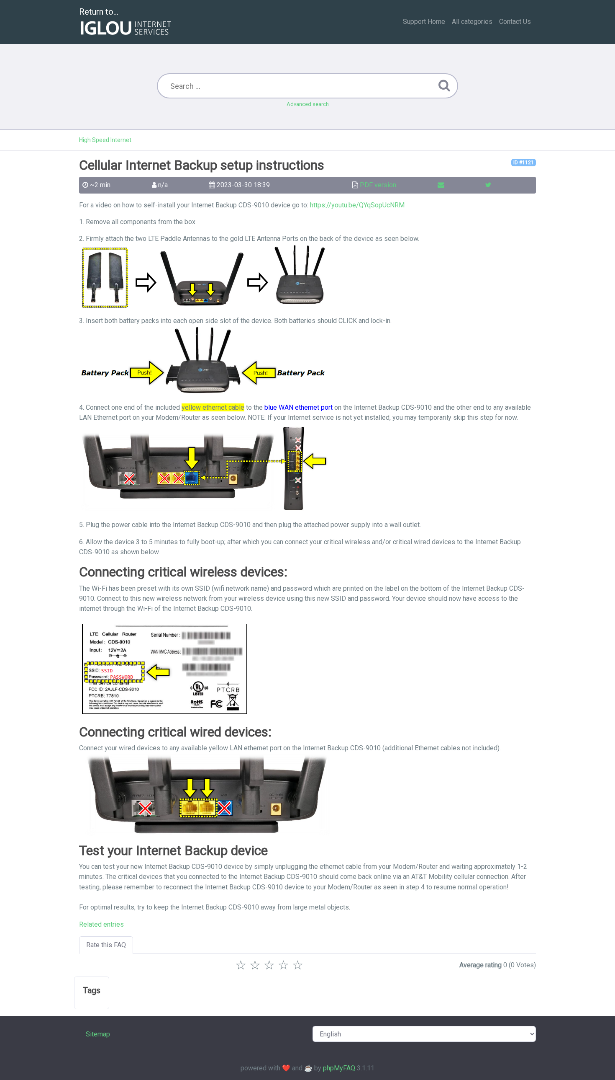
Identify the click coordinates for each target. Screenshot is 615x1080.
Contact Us (515, 22)
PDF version (378, 185)
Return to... (98, 12)
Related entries (101, 924)
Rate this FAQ (106, 945)
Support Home (424, 22)
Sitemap (98, 1034)
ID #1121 (523, 162)
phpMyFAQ (339, 1068)
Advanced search (308, 104)
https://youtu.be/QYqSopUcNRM (357, 205)
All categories (472, 22)
